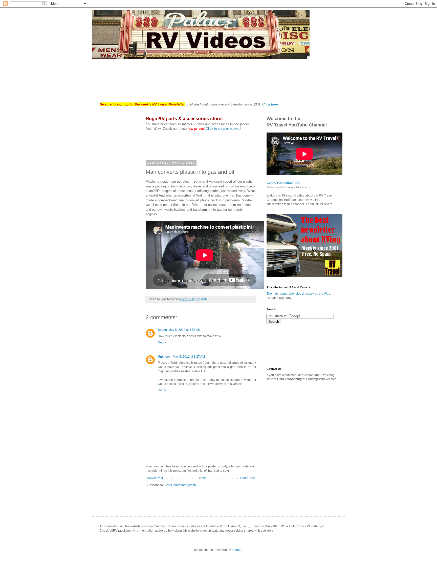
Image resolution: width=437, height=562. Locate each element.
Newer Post (155, 478)
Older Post (247, 478)
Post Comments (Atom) (180, 485)
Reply (162, 342)
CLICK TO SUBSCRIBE (283, 183)
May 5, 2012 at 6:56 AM (184, 330)
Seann (162, 330)
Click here (270, 104)
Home (202, 478)
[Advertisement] (192, 77)
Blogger (237, 550)
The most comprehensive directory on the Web (298, 293)
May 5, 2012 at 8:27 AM (189, 356)
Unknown (164, 356)
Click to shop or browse (223, 129)
